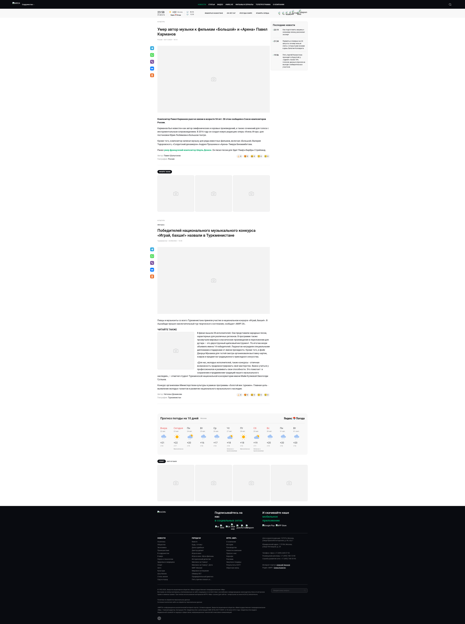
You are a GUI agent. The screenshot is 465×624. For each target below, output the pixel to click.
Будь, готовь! (197, 544)
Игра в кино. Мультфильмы (203, 556)
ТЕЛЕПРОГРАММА (263, 4)
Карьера (229, 556)
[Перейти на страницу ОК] (228, 527)
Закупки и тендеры (233, 562)
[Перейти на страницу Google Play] (268, 526)
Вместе (194, 542)
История (229, 544)
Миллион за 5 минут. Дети (202, 565)
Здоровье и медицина (166, 562)
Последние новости (284, 25)
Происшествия (163, 550)
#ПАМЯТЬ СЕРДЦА (262, 13)
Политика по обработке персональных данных (173, 600)
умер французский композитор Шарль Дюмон (187, 150)
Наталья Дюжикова (173, 394)
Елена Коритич (280, 568)
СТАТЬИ (211, 4)
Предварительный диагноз (202, 576)
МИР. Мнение (197, 568)
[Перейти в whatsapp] (152, 55)
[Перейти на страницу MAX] (222, 527)
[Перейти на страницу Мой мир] (233, 527)
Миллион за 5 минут (200, 562)
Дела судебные (198, 547)
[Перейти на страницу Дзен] (238, 527)
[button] (28, 4)
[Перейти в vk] (152, 68)
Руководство (231, 547)
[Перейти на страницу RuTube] (244, 527)
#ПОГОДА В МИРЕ (246, 13)
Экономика (162, 547)
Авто (159, 568)
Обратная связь (232, 568)
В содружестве (163, 553)
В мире (160, 556)
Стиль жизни (162, 576)
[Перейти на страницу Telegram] (250, 527)
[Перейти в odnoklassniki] (152, 75)
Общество (161, 544)
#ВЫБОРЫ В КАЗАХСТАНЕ (214, 13)
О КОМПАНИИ (278, 4)
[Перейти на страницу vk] (217, 527)
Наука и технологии (165, 559)
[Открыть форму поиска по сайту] (450, 4)
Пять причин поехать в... (202, 579)
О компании (231, 542)
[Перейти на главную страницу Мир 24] (16, 4)
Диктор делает (198, 550)
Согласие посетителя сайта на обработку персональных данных (179, 602)
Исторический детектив (201, 559)
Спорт (159, 565)
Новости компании (233, 550)
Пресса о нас (231, 553)
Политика (161, 542)
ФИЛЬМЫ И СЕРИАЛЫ (244, 4)
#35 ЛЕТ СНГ (231, 13)
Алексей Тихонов (283, 565)
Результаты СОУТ (233, 565)
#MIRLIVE (229, 4)
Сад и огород (162, 579)
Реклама (229, 559)
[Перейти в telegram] (152, 48)
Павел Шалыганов (172, 155)
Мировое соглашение (200, 571)
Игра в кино (196, 553)
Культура (161, 571)
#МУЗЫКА (160, 225)
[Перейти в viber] (152, 62)
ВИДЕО (220, 4)
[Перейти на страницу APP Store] (281, 526)
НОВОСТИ (202, 4)
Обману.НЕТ (197, 573)
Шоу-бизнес (162, 573)
